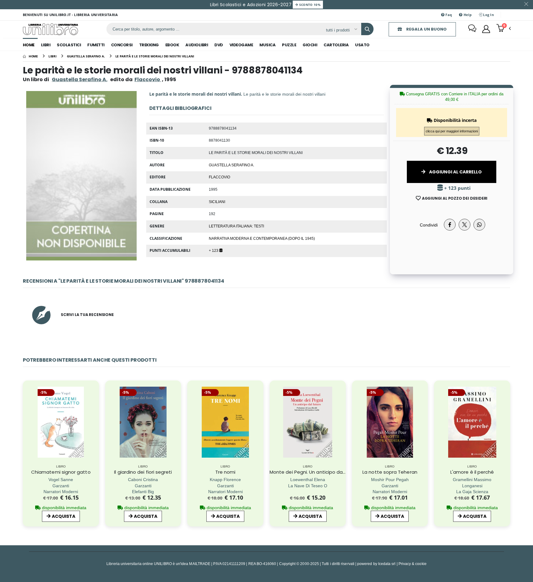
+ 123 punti (457, 188)
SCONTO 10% (309, 4)
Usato (362, 45)
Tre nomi (225, 472)
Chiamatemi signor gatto (61, 472)
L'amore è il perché (472, 472)
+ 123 (214, 250)
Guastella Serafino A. (79, 79)
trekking (149, 45)
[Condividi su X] (464, 225)
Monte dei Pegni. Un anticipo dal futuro (314, 472)
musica (267, 45)
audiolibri (196, 45)
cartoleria (336, 45)
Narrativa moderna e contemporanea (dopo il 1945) (262, 238)
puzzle (289, 45)
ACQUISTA (63, 516)
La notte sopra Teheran (389, 472)
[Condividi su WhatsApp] (479, 225)
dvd (218, 45)
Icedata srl (387, 563)
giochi (310, 45)
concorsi (122, 45)
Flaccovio (219, 176)
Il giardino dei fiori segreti (143, 472)
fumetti (96, 45)
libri (46, 45)
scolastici (69, 45)
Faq (448, 14)
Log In (488, 14)
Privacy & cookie (413, 563)
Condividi (429, 225)
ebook (172, 45)
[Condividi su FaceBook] (450, 225)
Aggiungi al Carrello (455, 172)
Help (466, 14)
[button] (503, 29)
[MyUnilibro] (486, 29)
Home (29, 45)
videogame (241, 45)
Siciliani (217, 201)
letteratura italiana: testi (236, 225)
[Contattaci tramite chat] (472, 29)
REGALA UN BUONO (426, 29)
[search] (367, 29)
